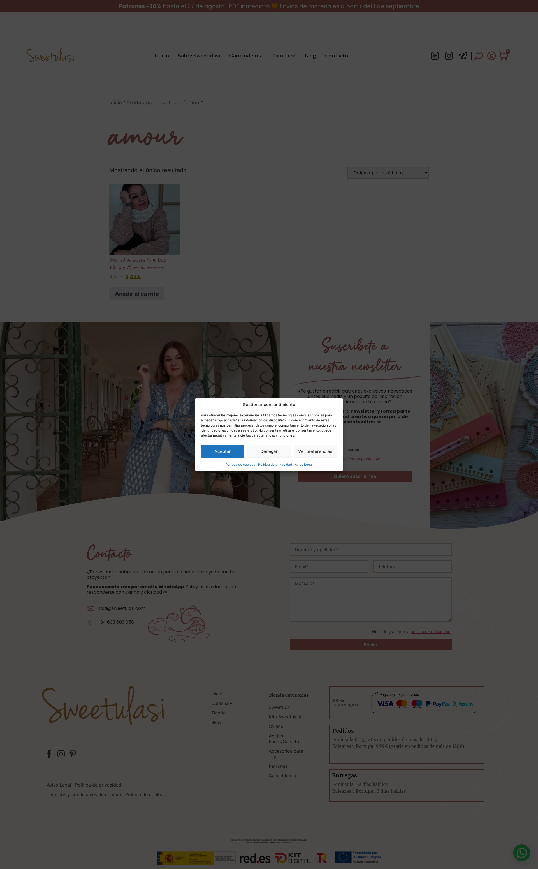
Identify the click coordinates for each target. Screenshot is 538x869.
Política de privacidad (275, 464)
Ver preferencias (315, 451)
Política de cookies (240, 464)
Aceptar (222, 451)
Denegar (269, 451)
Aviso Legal (304, 464)
